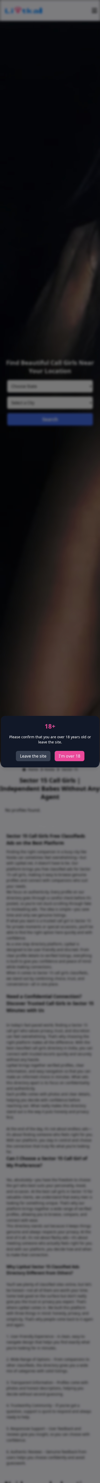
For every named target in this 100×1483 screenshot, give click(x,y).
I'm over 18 (69, 756)
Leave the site (33, 756)
